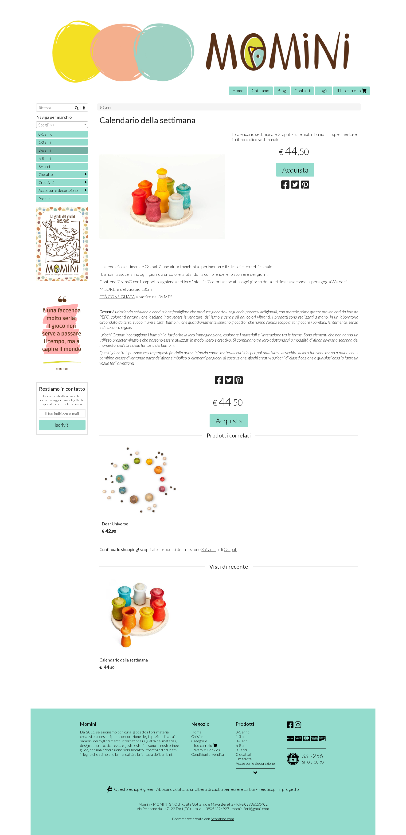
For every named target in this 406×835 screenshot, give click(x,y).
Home (237, 90)
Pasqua (44, 198)
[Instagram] (298, 726)
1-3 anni (45, 142)
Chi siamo (260, 90)
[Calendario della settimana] (162, 217)
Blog (281, 90)
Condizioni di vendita (207, 754)
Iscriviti (62, 425)
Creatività (47, 182)
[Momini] (203, 51)
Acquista (295, 169)
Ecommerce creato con (203, 818)
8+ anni (44, 166)
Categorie (199, 741)
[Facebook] (290, 726)
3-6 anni (105, 107)
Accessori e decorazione (58, 190)
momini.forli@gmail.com (250, 808)
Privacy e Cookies (205, 750)
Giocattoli (46, 174)
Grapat (230, 549)
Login (323, 90)
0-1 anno (45, 134)
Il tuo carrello (349, 90)
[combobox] (62, 124)
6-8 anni (45, 158)
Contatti (302, 90)
